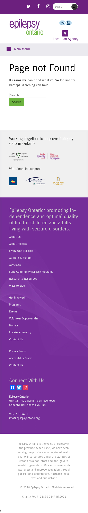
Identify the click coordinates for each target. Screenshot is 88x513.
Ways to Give (17, 285)
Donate (13, 325)
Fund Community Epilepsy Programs (31, 271)
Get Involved (17, 297)
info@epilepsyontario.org (24, 418)
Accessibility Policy (20, 358)
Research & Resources (23, 278)
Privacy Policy (17, 351)
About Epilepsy (18, 244)
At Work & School (20, 257)
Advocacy (15, 264)
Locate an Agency (65, 39)
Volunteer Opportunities (23, 318)
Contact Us (16, 339)
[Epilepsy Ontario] (26, 29)
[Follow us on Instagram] (48, 5)
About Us (14, 237)
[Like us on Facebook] (38, 5)
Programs (15, 304)
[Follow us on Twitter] (28, 5)
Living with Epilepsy (21, 251)
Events (13, 311)
